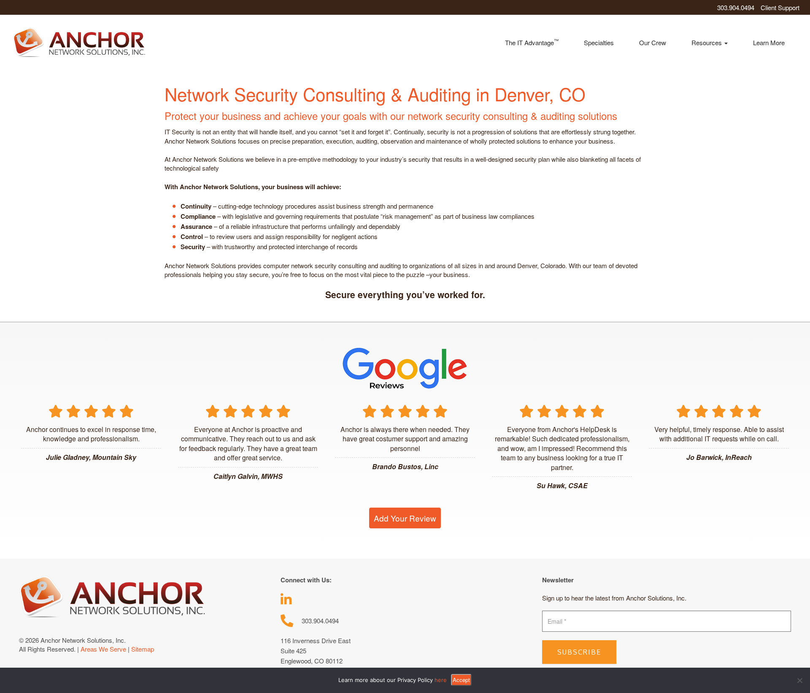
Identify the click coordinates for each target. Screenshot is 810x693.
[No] (799, 680)
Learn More (769, 42)
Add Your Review (405, 518)
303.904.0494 (735, 7)
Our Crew (652, 42)
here (441, 680)
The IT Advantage (532, 42)
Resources (707, 42)
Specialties (599, 42)
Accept (461, 680)
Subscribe (579, 652)
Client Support (780, 7)
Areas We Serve (103, 648)
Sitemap (142, 648)
